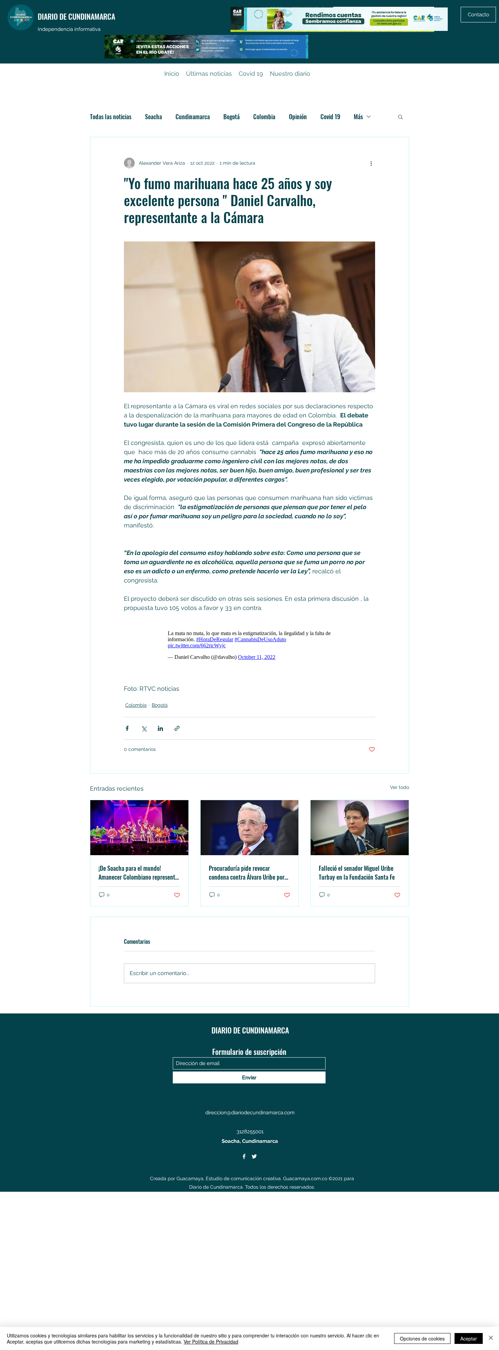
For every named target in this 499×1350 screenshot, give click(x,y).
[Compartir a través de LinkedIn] (160, 728)
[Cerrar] (491, 1338)
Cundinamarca (192, 116)
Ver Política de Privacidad (211, 1341)
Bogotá (231, 116)
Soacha (153, 116)
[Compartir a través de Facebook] (127, 728)
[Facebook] (244, 1156)
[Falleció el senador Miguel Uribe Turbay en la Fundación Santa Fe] (360, 827)
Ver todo (399, 787)
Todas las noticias (110, 116)
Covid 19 (330, 116)
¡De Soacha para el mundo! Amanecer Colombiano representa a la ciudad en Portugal (138, 872)
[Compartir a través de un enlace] (177, 728)
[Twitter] (254, 1156)
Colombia (264, 116)
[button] (400, 116)
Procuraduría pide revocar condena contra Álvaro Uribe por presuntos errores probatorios (246, 872)
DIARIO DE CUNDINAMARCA (76, 16)
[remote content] (249, 644)
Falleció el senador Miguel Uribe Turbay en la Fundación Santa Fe (357, 872)
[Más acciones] (371, 163)
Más (358, 116)
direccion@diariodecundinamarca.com (250, 1113)
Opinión (298, 116)
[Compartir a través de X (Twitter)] (144, 728)
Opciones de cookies (422, 1338)
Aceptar (468, 1338)
